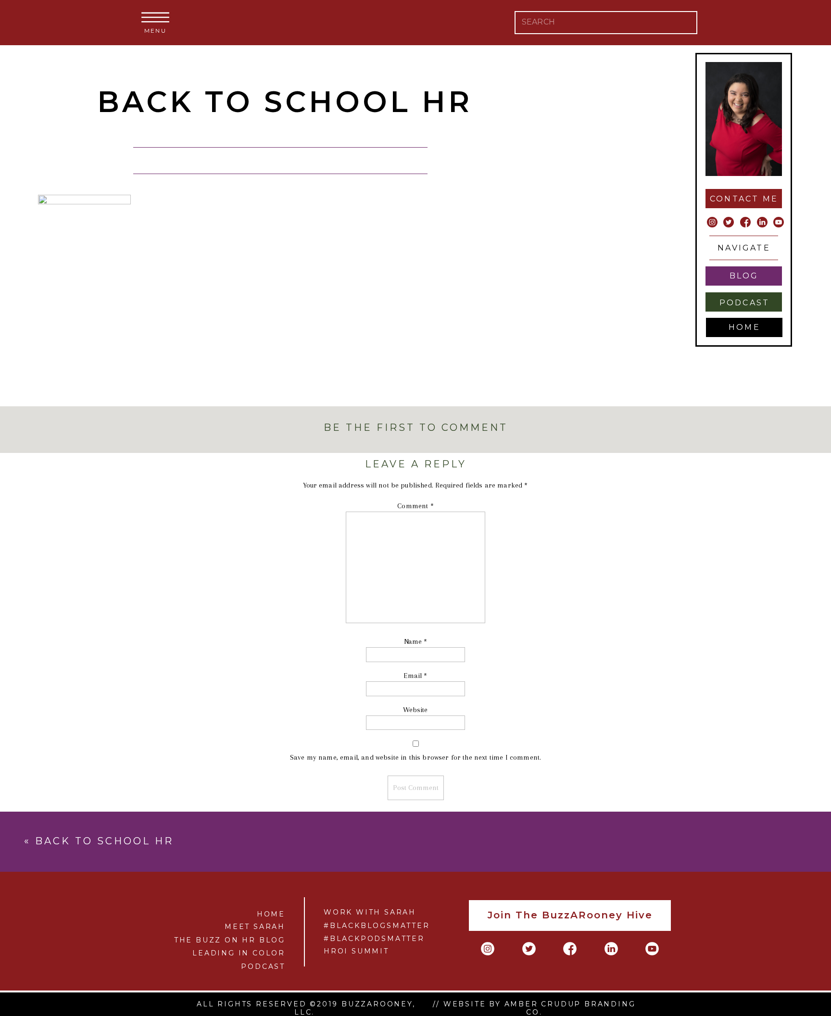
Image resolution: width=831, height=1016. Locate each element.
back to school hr (104, 841)
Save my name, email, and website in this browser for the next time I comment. (415, 757)
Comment (415, 506)
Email (415, 675)
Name (416, 641)
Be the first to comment (416, 427)
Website (415, 709)
